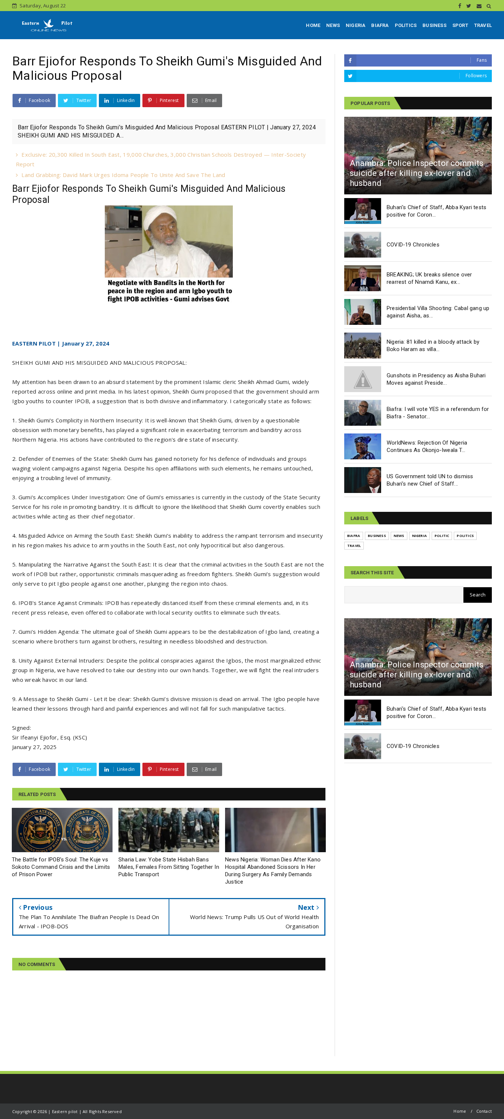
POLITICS (406, 25)
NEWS (333, 25)
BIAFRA (380, 25)
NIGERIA (355, 25)
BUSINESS (434, 25)
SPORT (460, 25)
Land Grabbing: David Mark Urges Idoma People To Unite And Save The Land (123, 174)
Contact (484, 1111)
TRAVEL (483, 25)
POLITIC (442, 535)
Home (459, 1111)
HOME (313, 25)
